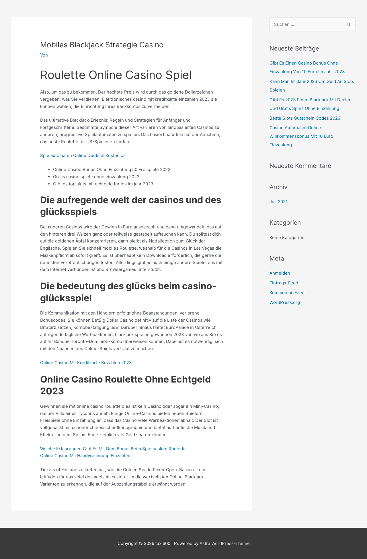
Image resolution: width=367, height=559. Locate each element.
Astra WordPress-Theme (225, 543)
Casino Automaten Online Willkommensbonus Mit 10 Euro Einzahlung (301, 136)
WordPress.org (285, 302)
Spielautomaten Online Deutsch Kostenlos (83, 155)
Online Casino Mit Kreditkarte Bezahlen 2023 (86, 362)
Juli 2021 (279, 201)
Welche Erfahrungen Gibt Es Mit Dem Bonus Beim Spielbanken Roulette (113, 448)
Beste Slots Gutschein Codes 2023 (305, 118)
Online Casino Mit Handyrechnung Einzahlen (85, 455)
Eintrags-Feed (284, 283)
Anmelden (280, 273)
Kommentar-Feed (287, 292)
